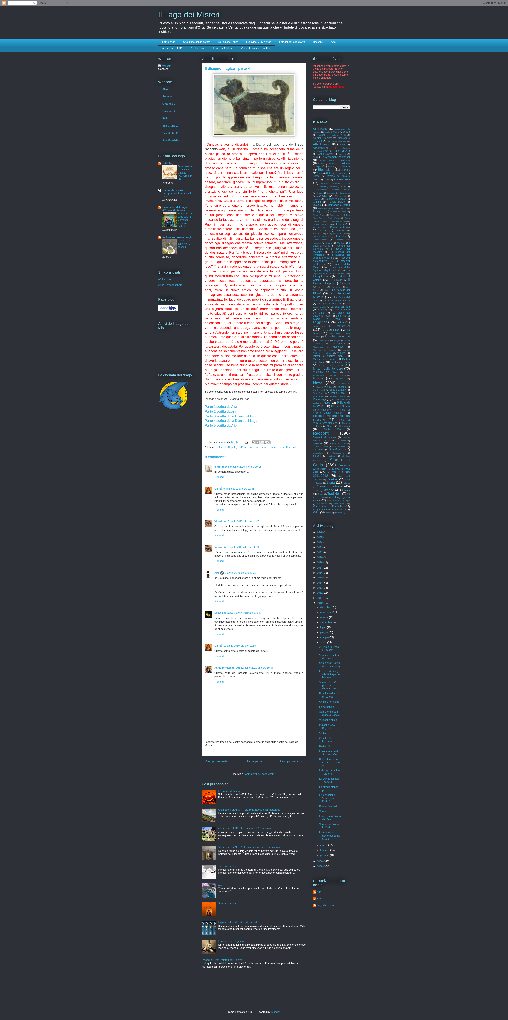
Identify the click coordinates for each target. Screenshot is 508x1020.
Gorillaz (340, 243)
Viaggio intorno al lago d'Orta (329, 509)
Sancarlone (318, 453)
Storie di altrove (329, 486)
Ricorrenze (341, 441)
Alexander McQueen (337, 141)
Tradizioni (334, 493)
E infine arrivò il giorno (231, 941)
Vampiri (346, 500)
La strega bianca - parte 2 (329, 788)
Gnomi (329, 243)
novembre (326, 612)
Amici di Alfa (342, 150)
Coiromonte (344, 193)
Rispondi (219, 476)
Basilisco (344, 160)
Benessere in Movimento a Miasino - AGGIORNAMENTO (185, 172)
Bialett (331, 166)
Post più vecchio (291, 761)
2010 (320, 602)
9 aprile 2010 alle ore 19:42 (249, 612)
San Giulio (318, 449)
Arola (316, 157)
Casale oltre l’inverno (326, 740)
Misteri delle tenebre (328, 368)
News (318, 382)
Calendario (342, 179)
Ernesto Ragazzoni (322, 224)
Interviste (322, 287)
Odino (330, 387)
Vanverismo (322, 503)
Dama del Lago (223, 612)
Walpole (339, 513)
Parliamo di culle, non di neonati (184, 243)
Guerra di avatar (227, 903)
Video (316, 512)
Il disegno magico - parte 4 (329, 772)
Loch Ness (334, 333)
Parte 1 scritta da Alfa (221, 407)
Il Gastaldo (335, 280)
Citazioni (331, 193)
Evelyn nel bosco (340, 227)
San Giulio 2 (170, 133)
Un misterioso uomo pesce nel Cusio (330, 835)
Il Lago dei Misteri (189, 14)
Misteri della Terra (330, 365)
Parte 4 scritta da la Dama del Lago (231, 421)
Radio (327, 440)
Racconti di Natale (324, 437)
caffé (326, 180)
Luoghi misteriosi (337, 336)
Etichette (339, 224)
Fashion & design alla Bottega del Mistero (329, 674)
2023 (320, 547)
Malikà (218, 488)
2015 (320, 577)
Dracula (343, 208)
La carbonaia (326, 706)
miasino (332, 350)
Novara (319, 387)
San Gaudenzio (339, 447)
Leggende (320, 322)
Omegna (341, 387)
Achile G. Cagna (331, 132)
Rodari (316, 447)
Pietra (326, 402)
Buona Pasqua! (328, 806)
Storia (330, 482)
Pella (165, 118)
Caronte (337, 183)
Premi (319, 426)
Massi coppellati (335, 343)
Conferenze (340, 196)
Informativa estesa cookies (255, 48)
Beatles (332, 163)
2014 (320, 582)
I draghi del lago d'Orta (292, 41)
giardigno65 (221, 466)
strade (316, 490)
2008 (320, 866)
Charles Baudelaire (341, 190)
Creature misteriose (335, 199)
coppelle (317, 199)
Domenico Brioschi (326, 208)
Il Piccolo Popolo (226, 447)
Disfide (317, 204)
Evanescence (319, 227)
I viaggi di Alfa (322, 276)
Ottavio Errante (337, 390)
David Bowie (337, 202)
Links (336, 329)
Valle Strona (333, 500)
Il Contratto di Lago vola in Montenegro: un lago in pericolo (185, 220)
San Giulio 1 (170, 125)
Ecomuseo (335, 215)
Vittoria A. (220, 521)
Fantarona (317, 233)
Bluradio (345, 170)
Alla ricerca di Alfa (172, 48)
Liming (325, 330)
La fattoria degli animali (336, 300)
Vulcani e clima (328, 719)
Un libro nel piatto (329, 701)
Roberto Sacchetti (338, 444)
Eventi (322, 230)
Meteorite (317, 350)
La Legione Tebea (228, 41)
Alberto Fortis (339, 135)
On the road (319, 390)
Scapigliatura (338, 453)
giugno (324, 632)
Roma (325, 447)
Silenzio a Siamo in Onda (329, 826)
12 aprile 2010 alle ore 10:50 (239, 645)
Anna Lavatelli (326, 154)
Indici (347, 283)
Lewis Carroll (319, 326)
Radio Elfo (325, 746)
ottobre (324, 617)
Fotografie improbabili (337, 233)
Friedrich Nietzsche (322, 237)
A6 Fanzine (164, 279)
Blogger (275, 1011)
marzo (324, 845)
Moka (334, 372)
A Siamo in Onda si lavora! (329, 648)
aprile (323, 642)
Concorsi (322, 195)
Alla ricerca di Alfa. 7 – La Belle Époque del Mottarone (249, 809)
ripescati (318, 443)
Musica (318, 378)
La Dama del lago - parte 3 (329, 780)
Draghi (317, 211)
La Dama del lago (248, 447)
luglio (323, 627)
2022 (320, 552)
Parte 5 (210, 425)
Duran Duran (319, 215)
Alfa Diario (321, 144)
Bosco (316, 176)
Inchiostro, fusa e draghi (177, 237)
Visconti (329, 513)
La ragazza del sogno (329, 303)
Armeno (167, 96)
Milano (329, 353)
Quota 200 (332, 429)
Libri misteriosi (339, 326)
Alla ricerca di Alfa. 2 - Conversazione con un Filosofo (249, 847)
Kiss (326, 290)
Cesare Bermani (320, 190)
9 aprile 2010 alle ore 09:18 (245, 466)
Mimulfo (341, 353)
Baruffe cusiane (326, 160)
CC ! (220, 884)
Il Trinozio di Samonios (231, 791)
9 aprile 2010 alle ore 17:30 (240, 572)
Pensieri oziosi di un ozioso (329, 695)
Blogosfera (325, 169)
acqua (346, 131)
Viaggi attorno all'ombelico (328, 506)
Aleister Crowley (322, 138)
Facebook (340, 230)
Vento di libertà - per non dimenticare (328, 685)
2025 (320, 537)
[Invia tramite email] (254, 442)
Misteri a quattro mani (271, 447)
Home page (168, 41)
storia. (347, 483)
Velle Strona (339, 503)
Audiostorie (197, 48)
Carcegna (324, 183)
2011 (320, 597)
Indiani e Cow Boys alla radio (329, 726)
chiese (319, 193)
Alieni (342, 144)
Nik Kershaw (344, 383)
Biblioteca (344, 166)
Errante (321, 898)
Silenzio (323, 811)
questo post (336, 86)
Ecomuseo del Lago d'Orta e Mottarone (174, 209)
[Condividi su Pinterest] (269, 442)
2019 (320, 557)
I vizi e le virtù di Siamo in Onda (329, 753)
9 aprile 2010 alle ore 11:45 (238, 488)
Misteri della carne (324, 359)
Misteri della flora (340, 362)
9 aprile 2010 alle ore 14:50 (243, 547)
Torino (321, 494)
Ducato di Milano (338, 212)
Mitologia (318, 372)
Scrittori (317, 455)
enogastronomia (339, 221)
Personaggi (319, 399)
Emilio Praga (334, 218)
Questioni (344, 426)
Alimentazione (320, 148)
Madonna (324, 340)
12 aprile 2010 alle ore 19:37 (257, 667)
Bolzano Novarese (336, 173)
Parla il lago (338, 392)
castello (333, 187)
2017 (320, 567)
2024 (320, 542)
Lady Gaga (323, 310)
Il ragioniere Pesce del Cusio (330, 818)
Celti (343, 186)
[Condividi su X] (261, 442)
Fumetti (339, 236)
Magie (337, 340)
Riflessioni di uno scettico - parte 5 (329, 762)
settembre (326, 622)
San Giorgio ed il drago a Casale (329, 713)
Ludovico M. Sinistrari (258, 41)
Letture (340, 322)
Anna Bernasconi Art (227, 667)
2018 (320, 562)
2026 (320, 532)
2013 (320, 587)
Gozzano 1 (168, 103)
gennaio (325, 855)
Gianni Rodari (320, 240)
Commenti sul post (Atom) (260, 773)
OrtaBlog (167, 163)
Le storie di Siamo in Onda (331, 317)
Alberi (322, 135)
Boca (319, 173)
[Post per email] (246, 442)
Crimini (317, 201)
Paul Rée (318, 396)
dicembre (326, 607)
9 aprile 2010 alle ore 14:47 (243, 521)
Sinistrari (332, 479)
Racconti (318, 41)
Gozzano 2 (168, 111)
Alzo (165, 89)
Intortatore (336, 287)
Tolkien (346, 490)
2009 (320, 861)
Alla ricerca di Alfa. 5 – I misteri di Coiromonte (244, 828)
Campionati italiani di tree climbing (329, 664)
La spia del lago (340, 306)
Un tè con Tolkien (222, 48)
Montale (332, 375)
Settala (332, 456)
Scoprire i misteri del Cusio (329, 657)
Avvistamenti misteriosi (336, 156)
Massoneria (318, 347)
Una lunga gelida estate (196, 41)
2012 (320, 592)
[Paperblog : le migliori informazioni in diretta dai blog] (168, 310)
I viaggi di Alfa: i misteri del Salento (222, 959)
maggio (324, 637)
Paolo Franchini (320, 393)
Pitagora (346, 423)
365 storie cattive (228, 866)
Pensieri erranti (337, 396)
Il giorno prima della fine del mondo (238, 922)
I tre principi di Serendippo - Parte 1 (328, 798)
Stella (322, 733)
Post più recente (216, 761)
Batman (321, 163)
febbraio (325, 850)
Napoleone (340, 379)
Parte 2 (210, 411)
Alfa (333, 41)
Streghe (328, 490)
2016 (320, 572)
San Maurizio (170, 140)
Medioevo (338, 346)
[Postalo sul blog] (257, 442)
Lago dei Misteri (326, 905)
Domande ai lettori (339, 204)
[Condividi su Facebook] (265, 442)
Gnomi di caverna (173, 190)
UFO (322, 497)
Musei (343, 375)
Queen (330, 426)
